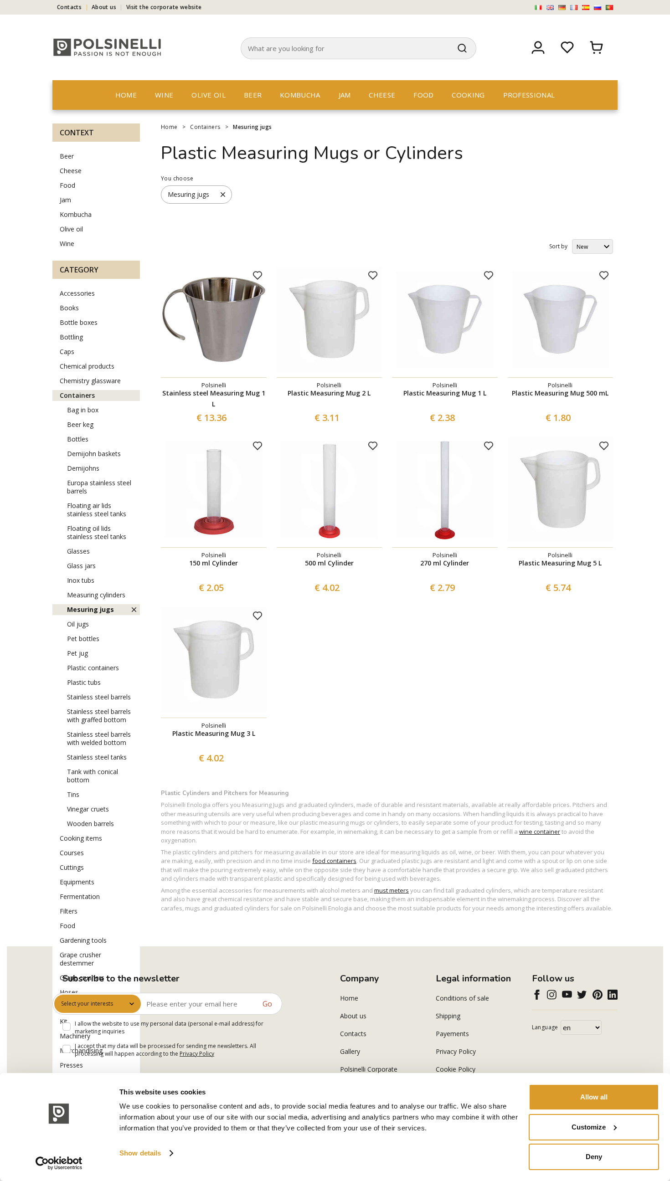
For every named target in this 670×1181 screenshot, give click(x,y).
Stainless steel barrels (99, 697)
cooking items (81, 838)
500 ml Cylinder (329, 563)
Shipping (448, 1016)
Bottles (77, 439)
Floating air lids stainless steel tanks (96, 509)
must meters (391, 890)
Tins (73, 794)
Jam (345, 94)
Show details (140, 1153)
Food (423, 94)
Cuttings (72, 867)
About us (104, 7)
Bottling (71, 337)
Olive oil (208, 94)
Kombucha (300, 94)
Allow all (594, 1097)
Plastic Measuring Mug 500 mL (560, 393)
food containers (334, 861)
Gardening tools (83, 940)
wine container (539, 831)
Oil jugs (78, 624)
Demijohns (83, 468)
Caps (67, 351)
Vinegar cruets (88, 809)
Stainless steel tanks (97, 757)
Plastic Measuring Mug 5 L (560, 563)
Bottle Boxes (79, 322)
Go (267, 1004)
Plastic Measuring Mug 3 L (213, 733)
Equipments (77, 882)
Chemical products (87, 366)
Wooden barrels (90, 823)
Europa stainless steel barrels (99, 486)
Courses (72, 852)
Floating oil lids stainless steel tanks (96, 532)
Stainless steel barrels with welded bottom (99, 738)
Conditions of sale (462, 998)
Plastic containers (93, 667)
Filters (68, 911)
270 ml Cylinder (444, 563)
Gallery (350, 1051)
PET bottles (83, 638)
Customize (589, 1127)
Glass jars (81, 565)
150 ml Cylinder (213, 563)
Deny (594, 1156)
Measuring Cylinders (96, 594)
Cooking (468, 94)
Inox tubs (80, 580)
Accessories (77, 293)
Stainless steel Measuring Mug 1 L (213, 398)
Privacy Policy (197, 1054)
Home (126, 94)
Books (69, 307)
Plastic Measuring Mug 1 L (444, 393)
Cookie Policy (455, 1069)
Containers (205, 127)
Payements (452, 1033)
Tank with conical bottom (92, 775)
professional (529, 94)
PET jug (77, 653)
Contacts (69, 7)
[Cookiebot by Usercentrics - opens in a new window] (59, 1163)
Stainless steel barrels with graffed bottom (99, 715)
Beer (253, 94)
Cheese (382, 94)
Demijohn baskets (94, 453)
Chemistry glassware (90, 380)
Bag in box (82, 410)
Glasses (78, 551)
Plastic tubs (84, 682)
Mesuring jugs (252, 127)
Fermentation (80, 896)
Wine (164, 94)
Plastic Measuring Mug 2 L (329, 393)
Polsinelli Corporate (368, 1069)
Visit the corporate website (164, 7)
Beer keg (80, 424)
